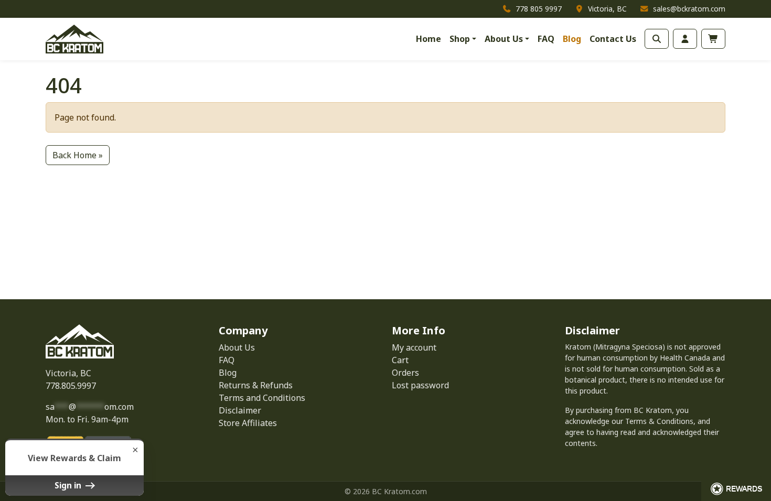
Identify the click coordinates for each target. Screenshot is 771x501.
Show (736, 489)
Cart (400, 360)
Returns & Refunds (256, 385)
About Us (504, 39)
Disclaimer (240, 410)
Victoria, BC (68, 373)
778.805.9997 (71, 385)
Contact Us (613, 39)
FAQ (546, 39)
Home (428, 39)
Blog (572, 39)
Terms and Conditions (262, 398)
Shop (459, 39)
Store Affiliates (248, 423)
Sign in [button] (69, 485)
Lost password (420, 385)
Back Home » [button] (77, 155)
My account (414, 347)
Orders (405, 372)
